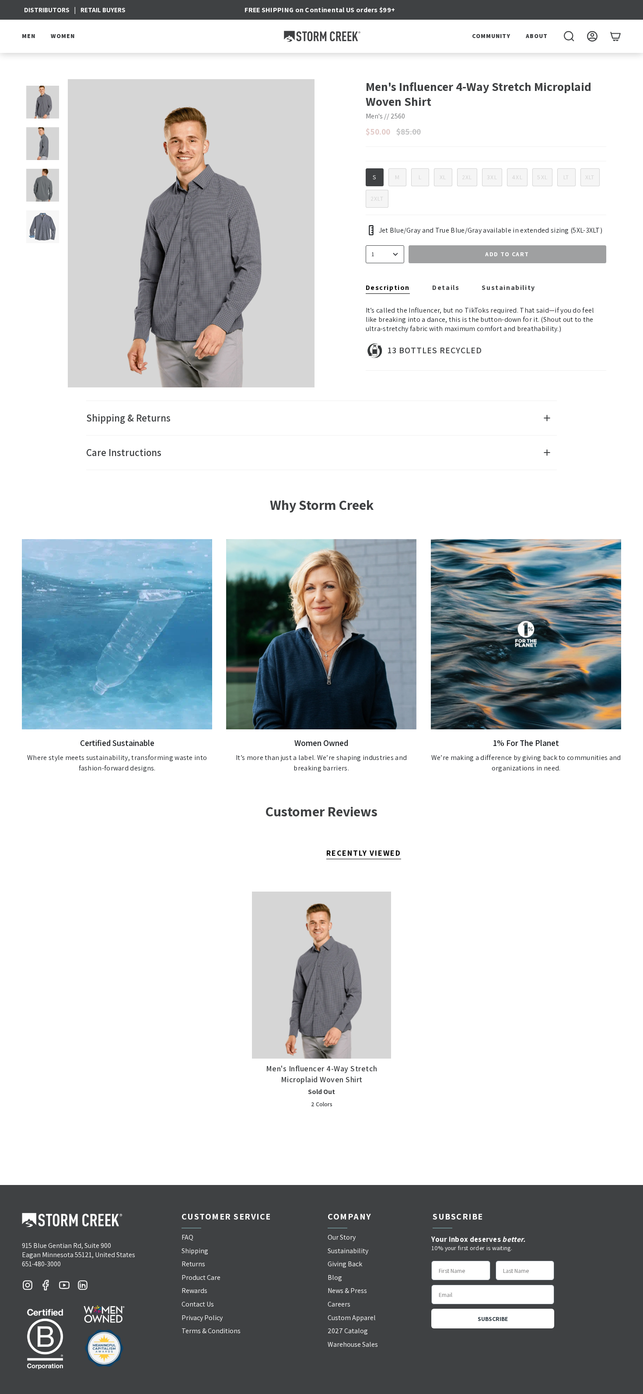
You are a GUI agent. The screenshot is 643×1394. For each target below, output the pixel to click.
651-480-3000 (41, 1264)
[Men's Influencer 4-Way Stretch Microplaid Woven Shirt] (321, 975)
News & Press (347, 1290)
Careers (339, 1304)
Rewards (194, 1290)
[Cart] (615, 36)
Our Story (342, 1237)
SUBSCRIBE (493, 1319)
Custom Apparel (352, 1317)
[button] (29, 36)
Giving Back (345, 1264)
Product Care (201, 1277)
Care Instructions (123, 452)
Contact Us (198, 1304)
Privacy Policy (202, 1317)
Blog (335, 1277)
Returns (193, 1264)
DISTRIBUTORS (47, 10)
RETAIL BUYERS (103, 10)
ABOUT (537, 36)
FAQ (187, 1237)
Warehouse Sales (353, 1344)
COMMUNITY (491, 36)
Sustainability (348, 1250)
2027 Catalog (348, 1330)
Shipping (195, 1250)
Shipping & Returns (128, 418)
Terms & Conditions (211, 1330)
